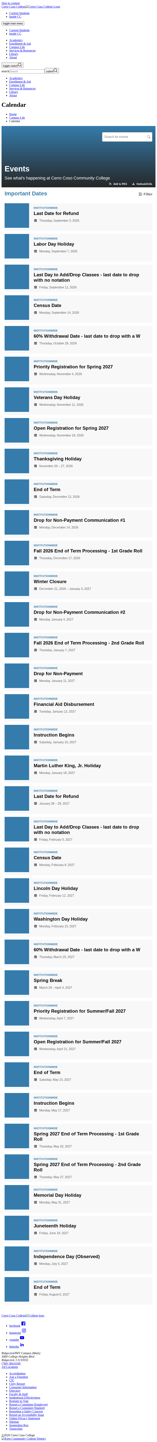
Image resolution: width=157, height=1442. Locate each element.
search (5, 71)
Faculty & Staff (18, 1394)
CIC (11, 1380)
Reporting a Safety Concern (26, 1411)
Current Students (19, 13)
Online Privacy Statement (24, 1418)
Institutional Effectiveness (24, 1397)
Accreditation (17, 1373)
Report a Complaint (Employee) (28, 1404)
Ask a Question (18, 1377)
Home (13, 114)
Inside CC (15, 16)
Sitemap (14, 1421)
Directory (15, 1390)
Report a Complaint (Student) (27, 1408)
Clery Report (17, 1383)
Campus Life (17, 117)
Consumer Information (23, 1387)
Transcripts (15, 1428)
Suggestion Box (19, 1425)
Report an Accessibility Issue (26, 1414)
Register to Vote (19, 1401)
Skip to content (11, 3)
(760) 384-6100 (11, 1363)
